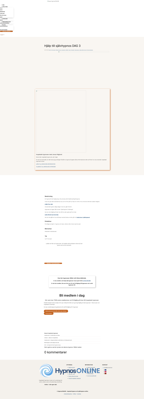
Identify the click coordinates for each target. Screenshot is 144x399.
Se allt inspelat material (75, 378)
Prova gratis (49, 313)
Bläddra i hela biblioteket (53, 263)
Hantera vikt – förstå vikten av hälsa (52, 335)
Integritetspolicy (68, 394)
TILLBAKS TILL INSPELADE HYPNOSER (46, 166)
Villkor (74, 394)
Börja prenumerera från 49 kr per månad (56, 311)
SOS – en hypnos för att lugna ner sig (52, 345)
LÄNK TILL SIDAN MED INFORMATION (45, 164)
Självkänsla (71, 372)
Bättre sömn (72, 367)
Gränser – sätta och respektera (51, 337)
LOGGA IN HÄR (87, 280)
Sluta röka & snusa (73, 376)
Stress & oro (72, 369)
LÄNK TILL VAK (49, 204)
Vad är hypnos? (91, 367)
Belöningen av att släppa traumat (51, 342)
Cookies (79, 394)
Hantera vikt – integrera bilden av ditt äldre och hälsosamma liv (58, 340)
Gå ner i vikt (72, 374)
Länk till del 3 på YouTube (51, 214)
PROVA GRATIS (6, 31)
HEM (3, 4)
